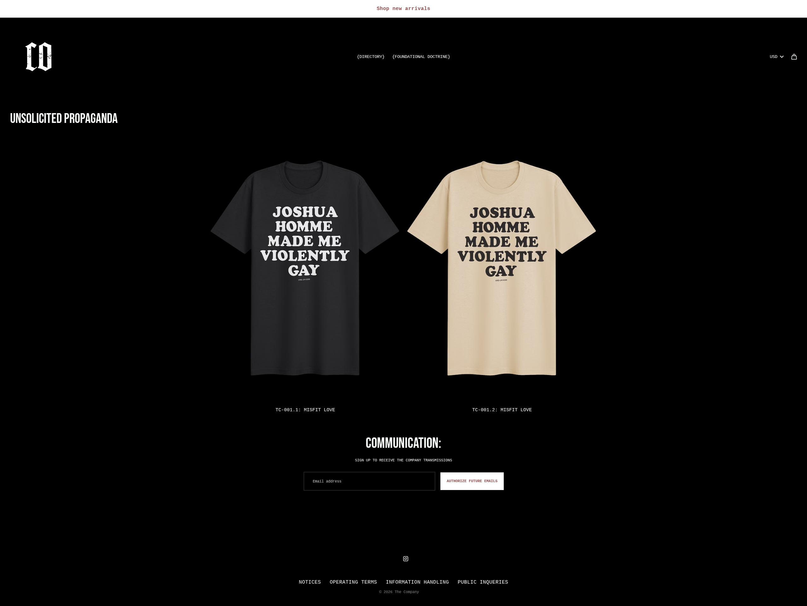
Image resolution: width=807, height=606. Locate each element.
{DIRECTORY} (371, 56)
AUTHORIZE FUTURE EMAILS (472, 480)
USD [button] (773, 56)
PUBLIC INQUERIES (483, 582)
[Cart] (794, 57)
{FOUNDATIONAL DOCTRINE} (421, 56)
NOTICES (310, 582)
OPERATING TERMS (353, 582)
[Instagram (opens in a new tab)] (406, 558)
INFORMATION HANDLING (417, 582)
